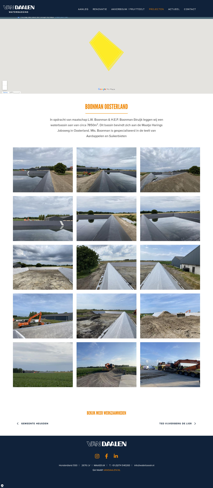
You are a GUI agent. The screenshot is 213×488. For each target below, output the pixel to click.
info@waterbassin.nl (144, 465)
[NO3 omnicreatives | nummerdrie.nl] (5, 485)
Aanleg (83, 9)
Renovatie (100, 9)
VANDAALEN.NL (112, 470)
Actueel (174, 9)
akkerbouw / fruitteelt (128, 9)
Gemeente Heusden (34, 423)
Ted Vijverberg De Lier (175, 423)
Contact (190, 9)
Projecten (156, 9)
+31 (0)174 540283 (121, 465)
